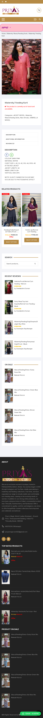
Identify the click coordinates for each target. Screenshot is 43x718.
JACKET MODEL (19, 115)
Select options (11, 242)
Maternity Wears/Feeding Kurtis (17, 33)
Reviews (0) (10, 143)
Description (10, 135)
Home (4, 33)
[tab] (21, 135)
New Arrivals (24, 118)
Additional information (15, 139)
